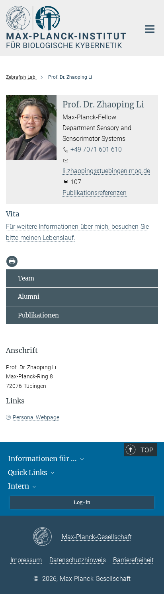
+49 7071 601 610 (96, 149)
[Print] (12, 261)
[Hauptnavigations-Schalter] (150, 29)
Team (26, 278)
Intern (19, 486)
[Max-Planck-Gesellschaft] (47, 537)
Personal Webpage (36, 417)
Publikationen (38, 315)
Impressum (26, 560)
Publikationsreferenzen (94, 193)
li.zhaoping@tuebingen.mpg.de (106, 171)
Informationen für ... (43, 459)
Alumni (28, 296)
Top (147, 450)
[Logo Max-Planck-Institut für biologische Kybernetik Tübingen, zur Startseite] (67, 27)
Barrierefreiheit (133, 560)
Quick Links (28, 473)
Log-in (82, 502)
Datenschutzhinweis (77, 560)
